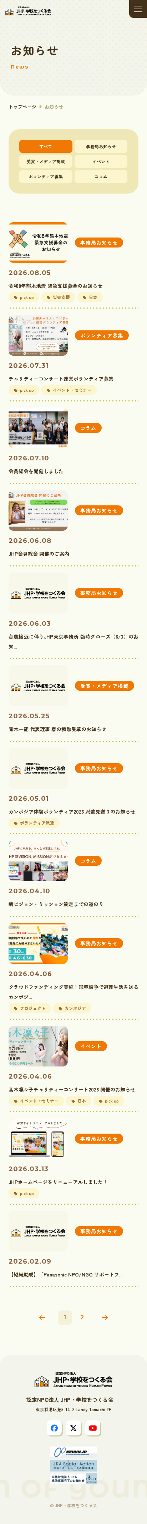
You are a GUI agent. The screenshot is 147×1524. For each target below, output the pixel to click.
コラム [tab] (101, 176)
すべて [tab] (45, 146)
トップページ (22, 106)
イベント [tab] (101, 161)
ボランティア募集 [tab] (46, 176)
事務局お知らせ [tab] (101, 146)
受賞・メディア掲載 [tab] (45, 161)
